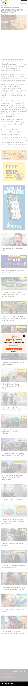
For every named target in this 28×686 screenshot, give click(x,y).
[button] (24, 336)
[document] (14, 343)
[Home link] (4, 2)
